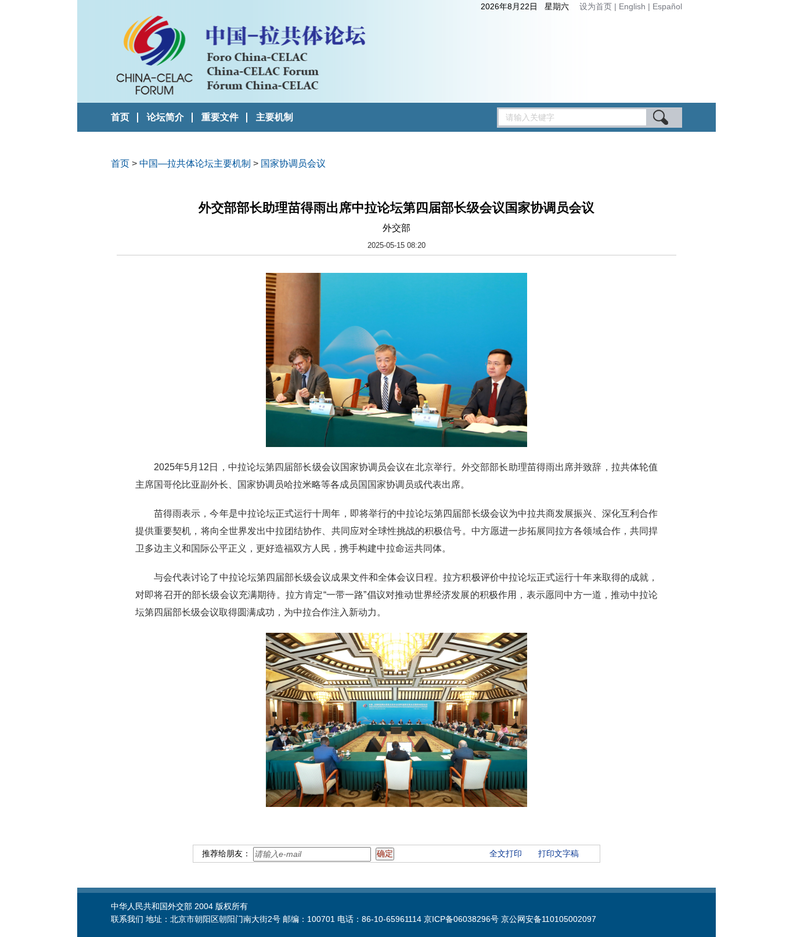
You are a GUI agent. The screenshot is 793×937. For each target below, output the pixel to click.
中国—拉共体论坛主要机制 (195, 163)
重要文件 (220, 117)
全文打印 (505, 853)
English (633, 6)
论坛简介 (165, 117)
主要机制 (274, 117)
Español (667, 6)
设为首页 (595, 6)
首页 (120, 117)
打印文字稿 (558, 853)
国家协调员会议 (293, 163)
